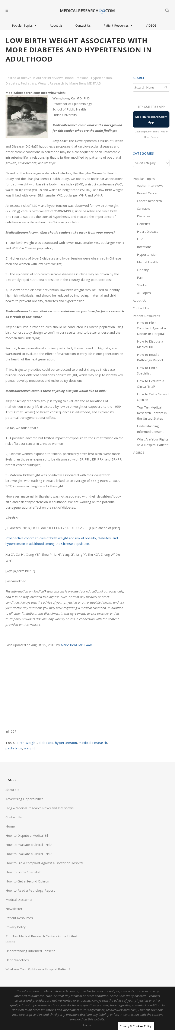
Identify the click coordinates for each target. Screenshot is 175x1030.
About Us (56, 25)
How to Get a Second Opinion (27, 881)
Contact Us (83, 25)
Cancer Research (149, 201)
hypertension (66, 742)
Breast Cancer (147, 193)
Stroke (142, 285)
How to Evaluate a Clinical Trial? (29, 844)
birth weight (27, 742)
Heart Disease (148, 231)
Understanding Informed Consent (30, 951)
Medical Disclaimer (19, 899)
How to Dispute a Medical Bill (27, 835)
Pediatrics (28, 83)
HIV (140, 239)
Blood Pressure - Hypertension (88, 78)
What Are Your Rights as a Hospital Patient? (38, 969)
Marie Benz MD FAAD (85, 83)
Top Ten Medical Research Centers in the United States (152, 412)
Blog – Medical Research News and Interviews (40, 808)
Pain (140, 277)
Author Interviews (49, 78)
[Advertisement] (65, 687)
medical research (93, 742)
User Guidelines (17, 960)
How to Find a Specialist (23, 872)
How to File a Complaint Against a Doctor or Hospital (151, 328)
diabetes (46, 742)
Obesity (143, 270)
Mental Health (147, 262)
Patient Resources (116, 25)
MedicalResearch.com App (151, 119)
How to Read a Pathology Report (30, 890)
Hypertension (147, 254)
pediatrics (14, 748)
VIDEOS (151, 25)
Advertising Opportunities (25, 799)
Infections (144, 247)
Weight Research (51, 83)
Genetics (143, 224)
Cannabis (143, 208)
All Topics (144, 293)
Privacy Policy (16, 927)
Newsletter (14, 909)
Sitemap (87, 1025)
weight (29, 748)
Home (10, 826)
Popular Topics (22, 25)
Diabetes (12, 83)
